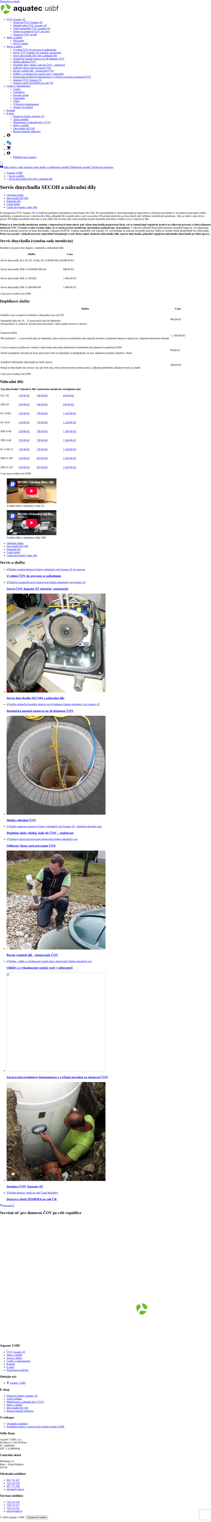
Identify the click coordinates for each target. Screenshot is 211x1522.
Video (16, 101)
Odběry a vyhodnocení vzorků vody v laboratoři (38, 74)
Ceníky (17, 89)
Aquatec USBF (15, 172)
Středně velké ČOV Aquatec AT (30, 25)
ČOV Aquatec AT (16, 19)
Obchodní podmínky (17, 1423)
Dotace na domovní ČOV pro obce (31, 31)
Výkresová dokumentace (26, 104)
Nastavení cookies (37, 1517)
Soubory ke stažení (23, 107)
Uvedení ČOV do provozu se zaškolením (34, 49)
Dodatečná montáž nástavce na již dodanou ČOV (39, 58)
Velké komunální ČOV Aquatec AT (31, 28)
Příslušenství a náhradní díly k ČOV (32, 122)
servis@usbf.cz (14, 1511)
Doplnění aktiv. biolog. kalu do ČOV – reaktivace (39, 64)
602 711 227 (13, 1480)
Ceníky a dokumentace (18, 86)
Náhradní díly (14, 201)
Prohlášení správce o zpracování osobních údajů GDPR (35, 1426)
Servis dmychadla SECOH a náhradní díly (35, 55)
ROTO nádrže (20, 43)
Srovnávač (8, 1205)
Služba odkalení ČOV (24, 61)
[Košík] (9, 149)
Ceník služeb (13, 204)
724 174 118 (13, 1483)
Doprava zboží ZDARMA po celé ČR (33, 83)
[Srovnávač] (9, 144)
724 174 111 (13, 1508)
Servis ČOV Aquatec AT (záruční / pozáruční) (37, 52)
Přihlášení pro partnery (25, 157)
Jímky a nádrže (14, 37)
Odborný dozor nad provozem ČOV (32, 67)
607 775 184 (13, 1486)
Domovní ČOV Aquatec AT (28, 22)
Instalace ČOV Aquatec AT (27, 80)
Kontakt (11, 110)
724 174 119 (13, 1502)
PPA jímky (18, 40)
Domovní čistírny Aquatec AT (28, 116)
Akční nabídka (21, 119)
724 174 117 (13, 1505)
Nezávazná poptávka (17, 1370)
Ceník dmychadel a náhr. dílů (22, 207)
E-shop (10, 113)
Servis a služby (14, 46)
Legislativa (19, 92)
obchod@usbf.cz (15, 1489)
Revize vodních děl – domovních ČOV (33, 70)
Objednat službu (15, 195)
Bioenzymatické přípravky (27, 131)
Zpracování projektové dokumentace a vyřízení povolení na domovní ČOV (52, 76)
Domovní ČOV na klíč (25, 34)
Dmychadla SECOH (24, 128)
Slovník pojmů (21, 95)
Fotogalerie (19, 98)
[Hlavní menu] (1, 164)
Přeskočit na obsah (9, 1)
